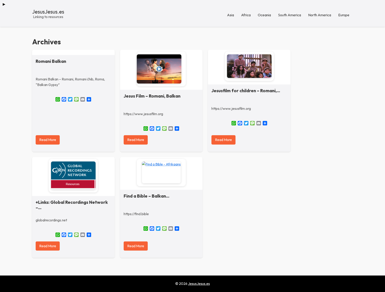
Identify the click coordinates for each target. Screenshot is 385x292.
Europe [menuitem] (343, 15)
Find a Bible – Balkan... (146, 196)
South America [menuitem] (289, 15)
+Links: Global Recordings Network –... (72, 204)
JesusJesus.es (48, 11)
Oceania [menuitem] (264, 15)
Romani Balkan (51, 61)
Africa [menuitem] (246, 15)
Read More (47, 139)
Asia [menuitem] (230, 15)
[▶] (161, 68)
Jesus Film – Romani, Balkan (152, 96)
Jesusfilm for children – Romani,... (245, 90)
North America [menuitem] (319, 15)
